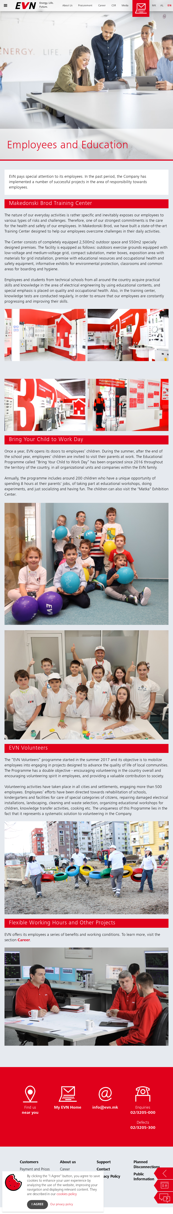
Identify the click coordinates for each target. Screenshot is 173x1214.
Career (102, 5)
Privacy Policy (108, 1177)
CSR (114, 5)
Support (104, 1162)
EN (170, 5)
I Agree (37, 1204)
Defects (142, 1125)
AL (162, 5)
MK (154, 5)
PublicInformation (144, 1177)
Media (125, 5)
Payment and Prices (35, 1170)
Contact (103, 1170)
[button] (5, 5)
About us (68, 1162)
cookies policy (67, 1194)
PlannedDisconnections (147, 1165)
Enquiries (142, 1110)
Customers (29, 1162)
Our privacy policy (61, 1204)
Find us (30, 1110)
